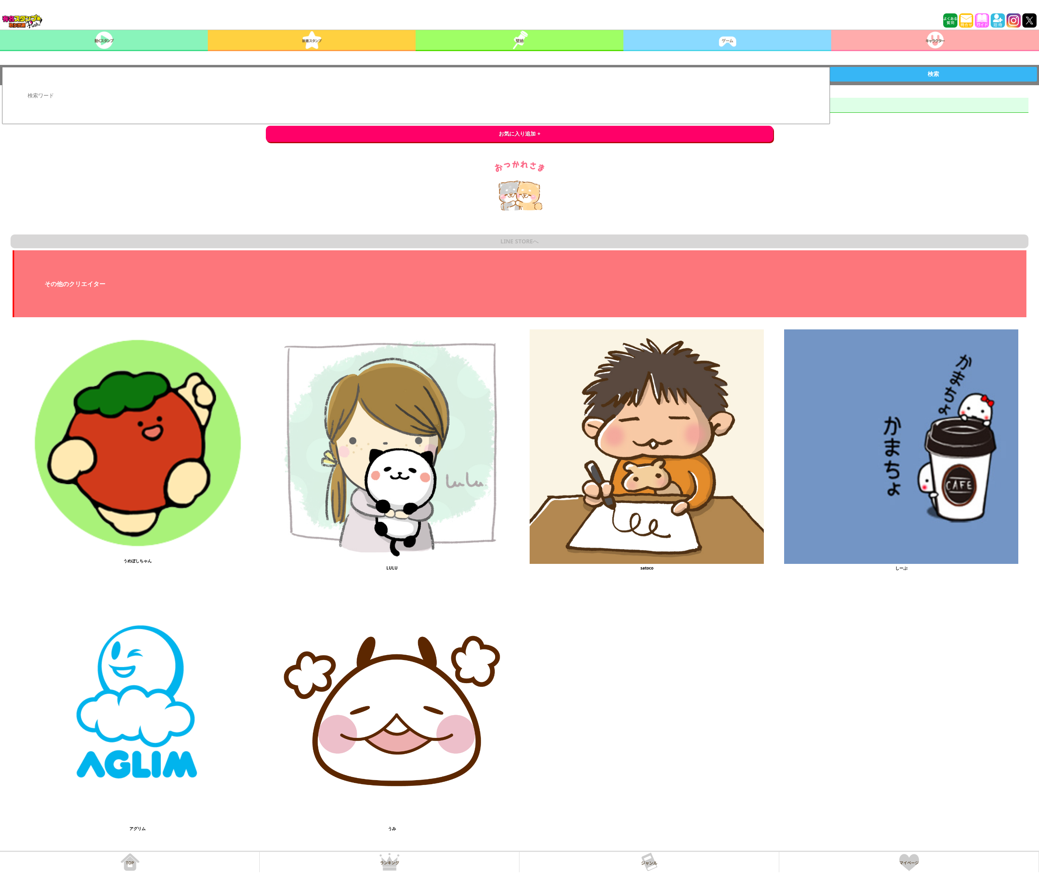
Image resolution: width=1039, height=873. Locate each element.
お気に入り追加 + (520, 134)
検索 (933, 74)
